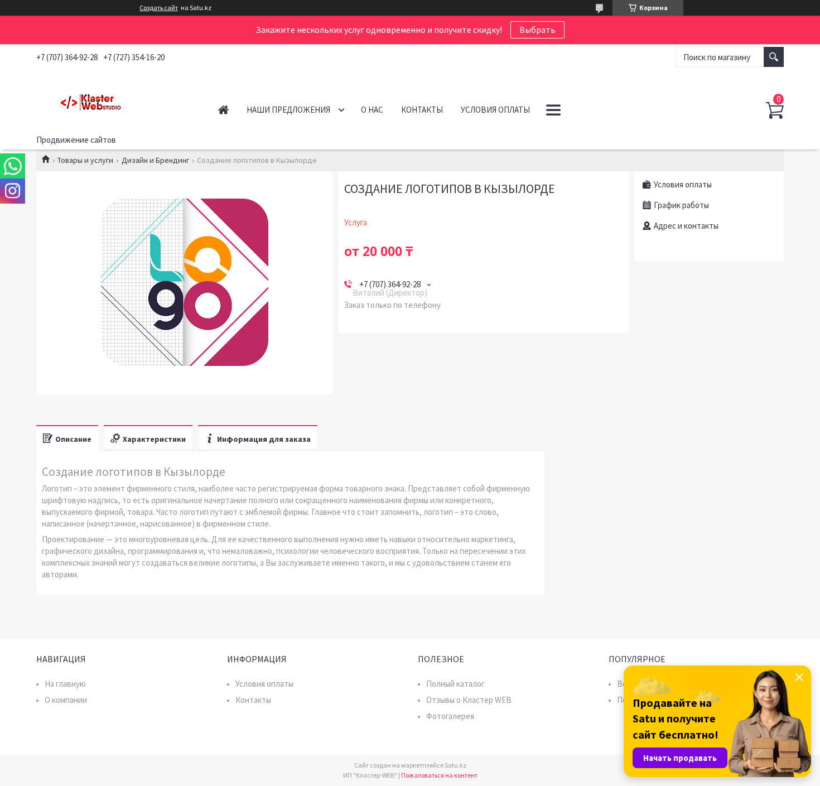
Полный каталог (455, 683)
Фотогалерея (450, 716)
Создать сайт (158, 8)
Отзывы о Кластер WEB (469, 700)
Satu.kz (455, 765)
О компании (66, 700)
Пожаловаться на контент (439, 775)
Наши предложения (288, 109)
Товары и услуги (85, 160)
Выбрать (537, 29)
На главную (65, 683)
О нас (372, 109)
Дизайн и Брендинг (155, 160)
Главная (223, 109)
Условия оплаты (495, 109)
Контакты (422, 109)
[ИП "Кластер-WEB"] (114, 100)
